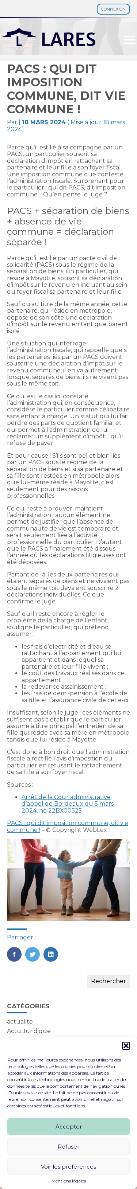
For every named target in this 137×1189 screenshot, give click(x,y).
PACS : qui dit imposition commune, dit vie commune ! (67, 826)
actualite (20, 1021)
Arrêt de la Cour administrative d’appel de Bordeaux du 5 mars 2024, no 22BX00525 (68, 804)
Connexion (113, 9)
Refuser (68, 1146)
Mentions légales (69, 1181)
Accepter (69, 1126)
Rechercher (108, 981)
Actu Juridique (29, 1031)
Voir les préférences (68, 1166)
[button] (126, 1045)
